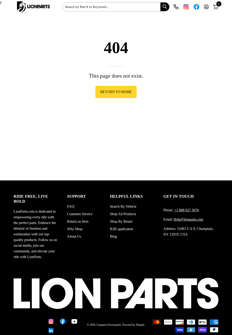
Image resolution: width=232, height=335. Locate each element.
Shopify (140, 324)
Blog (113, 236)
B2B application (121, 229)
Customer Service (79, 214)
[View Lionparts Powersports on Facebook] (196, 7)
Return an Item (77, 221)
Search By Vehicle (123, 206)
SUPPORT (76, 196)
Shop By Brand (121, 221)
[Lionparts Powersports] (34, 7)
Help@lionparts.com (188, 219)
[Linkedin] (50, 330)
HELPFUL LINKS (126, 196)
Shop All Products (123, 214)
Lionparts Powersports (109, 324)
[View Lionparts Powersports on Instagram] (186, 7)
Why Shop (74, 229)
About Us (74, 236)
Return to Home (116, 92)
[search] (164, 6)
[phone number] (176, 7)
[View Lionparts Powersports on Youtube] (74, 321)
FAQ (70, 206)
